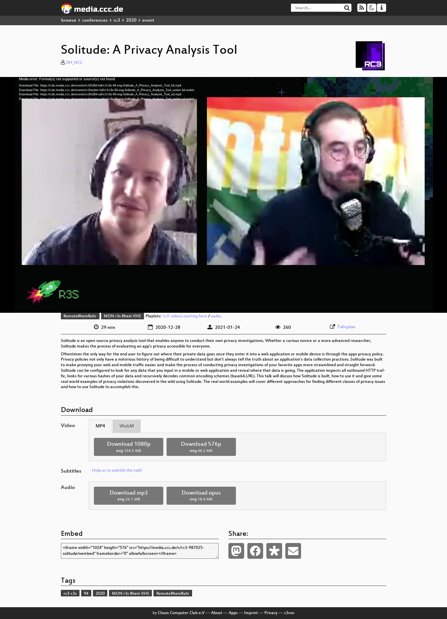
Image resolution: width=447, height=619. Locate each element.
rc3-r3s (70, 593)
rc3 (117, 20)
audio (216, 316)
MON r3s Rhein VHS (122, 316)
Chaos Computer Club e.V (181, 613)
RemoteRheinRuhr (80, 316)
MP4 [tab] (100, 426)
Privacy (270, 613)
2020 (131, 20)
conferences (95, 20)
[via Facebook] (255, 551)
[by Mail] (293, 551)
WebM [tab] (126, 426)
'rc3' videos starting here (184, 316)
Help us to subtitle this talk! (117, 470)
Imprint (251, 613)
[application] (223, 195)
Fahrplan (346, 327)
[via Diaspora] (274, 551)
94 (86, 593)
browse (68, 20)
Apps (233, 613)
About (216, 613)
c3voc (289, 613)
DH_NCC (74, 63)
